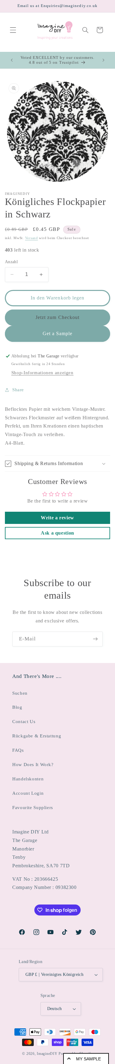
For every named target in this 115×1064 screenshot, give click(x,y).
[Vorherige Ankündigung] (11, 60)
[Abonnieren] (95, 639)
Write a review (57, 517)
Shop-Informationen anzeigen (42, 372)
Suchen (20, 693)
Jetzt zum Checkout (57, 317)
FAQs (18, 750)
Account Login (28, 793)
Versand (31, 238)
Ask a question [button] (57, 533)
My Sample (88, 1058)
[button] (13, 30)
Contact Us (23, 721)
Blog (17, 707)
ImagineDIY (47, 1053)
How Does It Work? (33, 764)
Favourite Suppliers (32, 807)
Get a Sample (58, 333)
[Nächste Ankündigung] (103, 60)
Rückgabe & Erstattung (36, 735)
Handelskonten (28, 778)
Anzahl (11, 262)
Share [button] (18, 389)
